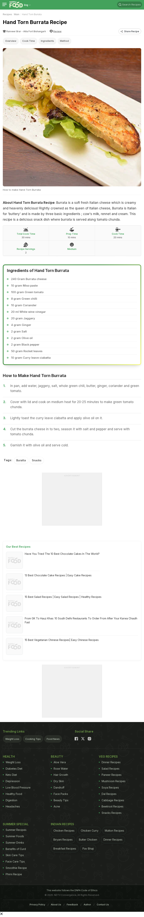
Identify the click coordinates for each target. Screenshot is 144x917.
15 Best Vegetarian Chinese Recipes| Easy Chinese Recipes (62, 639)
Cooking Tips (33, 738)
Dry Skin (59, 781)
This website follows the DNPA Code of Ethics (72, 890)
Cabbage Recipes (113, 800)
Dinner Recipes (111, 762)
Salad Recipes (110, 768)
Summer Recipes (16, 829)
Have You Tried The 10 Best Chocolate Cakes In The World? (62, 553)
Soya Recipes (110, 787)
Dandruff (59, 787)
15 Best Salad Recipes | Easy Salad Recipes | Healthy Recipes (63, 596)
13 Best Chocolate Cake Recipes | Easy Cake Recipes (58, 575)
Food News (53, 738)
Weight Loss (12, 738)
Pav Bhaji (88, 848)
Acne (57, 806)
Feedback (72, 904)
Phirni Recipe (14, 874)
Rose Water (61, 768)
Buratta (21, 460)
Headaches (13, 806)
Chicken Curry (89, 830)
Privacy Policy (37, 904)
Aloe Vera (60, 762)
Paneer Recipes (112, 774)
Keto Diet (11, 774)
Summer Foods (15, 836)
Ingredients (47, 40)
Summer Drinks (15, 842)
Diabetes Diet (14, 768)
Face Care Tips (15, 861)
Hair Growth (61, 774)
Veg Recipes (108, 756)
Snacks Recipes (112, 812)
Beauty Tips (61, 800)
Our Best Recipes (18, 546)
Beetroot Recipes (112, 806)
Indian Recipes (62, 824)
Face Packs (61, 793)
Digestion (11, 800)
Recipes (7, 14)
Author (87, 904)
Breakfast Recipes (64, 848)
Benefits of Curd (16, 849)
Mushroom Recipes (113, 781)
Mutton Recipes (114, 830)
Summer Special (16, 824)
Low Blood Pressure (18, 787)
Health (9, 756)
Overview (10, 40)
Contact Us (103, 904)
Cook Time (28, 40)
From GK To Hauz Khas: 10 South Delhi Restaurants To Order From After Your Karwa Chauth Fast (81, 620)
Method (64, 40)
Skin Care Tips (15, 855)
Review (57, 31)
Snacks (36, 460)
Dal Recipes (109, 793)
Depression (13, 781)
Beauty (57, 756)
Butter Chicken (88, 839)
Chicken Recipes (63, 830)
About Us (56, 904)
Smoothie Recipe (16, 867)
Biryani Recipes (63, 839)
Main (16, 14)
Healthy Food (14, 793)
